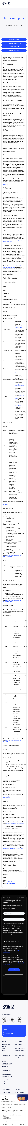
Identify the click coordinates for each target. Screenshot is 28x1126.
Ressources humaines (7, 1079)
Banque (3, 1083)
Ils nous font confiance (19, 1055)
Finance (3, 1072)
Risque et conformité (6, 1074)
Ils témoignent (18, 1057)
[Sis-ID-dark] (6, 2)
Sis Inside (4, 1048)
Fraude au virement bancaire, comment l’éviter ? (6, 1057)
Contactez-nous (9, 1033)
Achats (3, 1081)
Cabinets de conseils (19, 1050)
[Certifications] (12, 1017)
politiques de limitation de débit (19, 397)
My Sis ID (4, 1046)
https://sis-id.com (12, 882)
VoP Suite (4, 1050)
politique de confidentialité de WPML (15, 772)
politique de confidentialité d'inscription (18, 327)
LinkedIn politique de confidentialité (15, 823)
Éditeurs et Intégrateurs (20, 1046)
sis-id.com (13, 68)
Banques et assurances (20, 1048)
